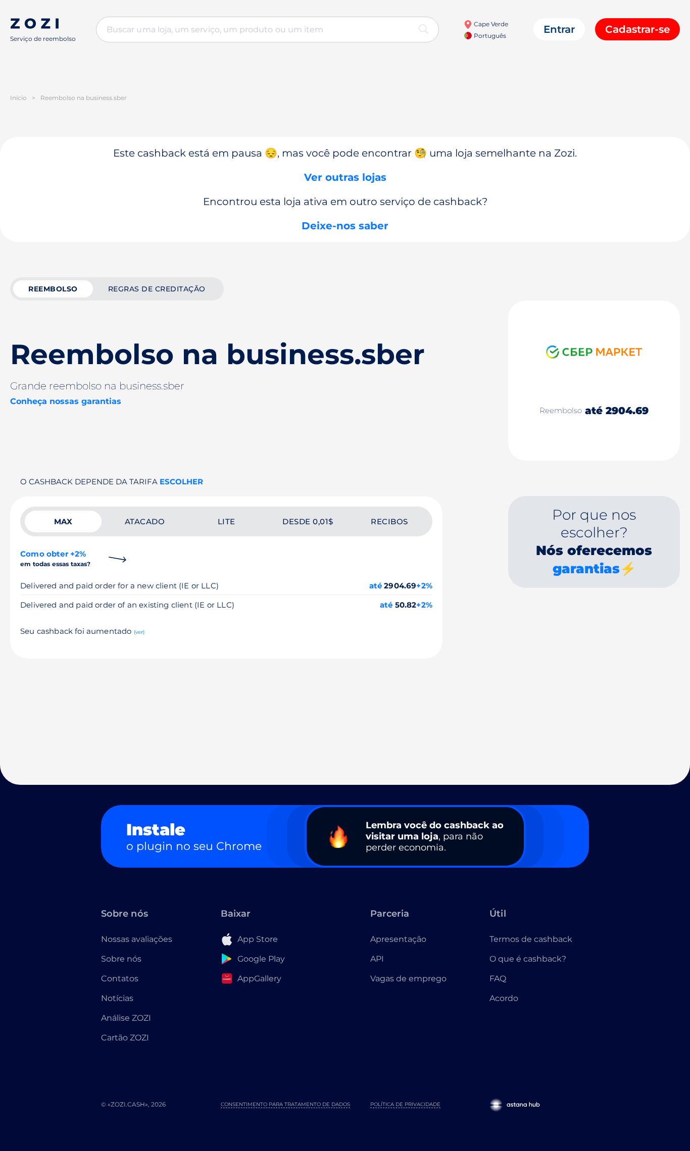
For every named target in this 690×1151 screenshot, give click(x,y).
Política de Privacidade (405, 1104)
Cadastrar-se (637, 29)
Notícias (117, 998)
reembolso (53, 288)
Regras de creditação (157, 288)
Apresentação (398, 939)
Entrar (559, 29)
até (375, 585)
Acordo (503, 998)
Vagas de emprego (408, 978)
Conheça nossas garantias (65, 401)
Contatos (119, 978)
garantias (586, 569)
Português (489, 35)
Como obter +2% (55, 558)
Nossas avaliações (136, 939)
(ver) (139, 632)
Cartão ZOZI (125, 1037)
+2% (424, 585)
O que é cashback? (527, 959)
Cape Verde (490, 24)
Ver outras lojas (345, 177)
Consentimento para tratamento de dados (285, 1104)
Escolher (181, 481)
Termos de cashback (530, 939)
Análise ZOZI (126, 1018)
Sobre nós (121, 959)
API (377, 959)
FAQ (497, 978)
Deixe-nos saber (345, 226)
